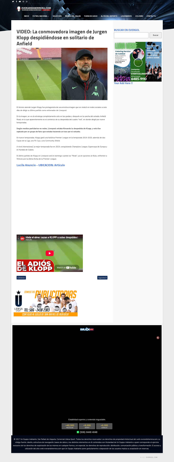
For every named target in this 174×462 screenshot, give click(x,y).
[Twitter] (13, 1)
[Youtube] (20, 1)
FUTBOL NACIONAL (40, 16)
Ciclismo (139, 16)
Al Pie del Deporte (109, 16)
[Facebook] (16, 1)
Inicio (26, 16)
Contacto (151, 16)
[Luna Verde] (138, 61)
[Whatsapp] (26, 1)
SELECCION (57, 16)
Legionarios (126, 16)
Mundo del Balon (73, 16)
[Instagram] (23, 1)
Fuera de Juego (90, 16)
